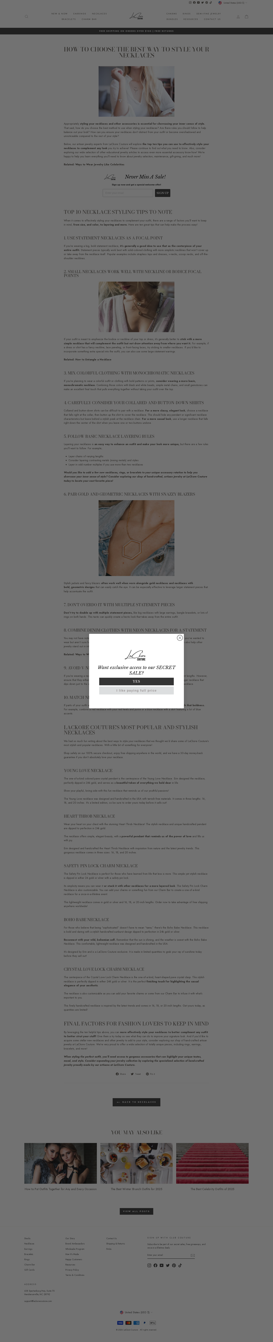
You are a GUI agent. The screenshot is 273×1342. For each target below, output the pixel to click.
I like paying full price (136, 690)
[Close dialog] (180, 638)
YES (136, 681)
